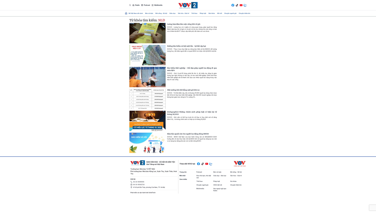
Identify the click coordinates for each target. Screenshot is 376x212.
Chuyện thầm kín (244, 13)
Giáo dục (172, 13)
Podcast (147, 5)
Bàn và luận (149, 13)
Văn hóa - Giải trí (183, 13)
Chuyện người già (230, 13)
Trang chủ (183, 172)
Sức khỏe (211, 13)
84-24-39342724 (138, 184)
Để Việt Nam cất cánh (136, 13)
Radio (137, 5)
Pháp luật (203, 13)
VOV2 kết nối (217, 185)
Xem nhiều (183, 179)
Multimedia (158, 5)
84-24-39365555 (138, 182)
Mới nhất (182, 175)
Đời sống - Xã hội (161, 13)
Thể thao (194, 13)
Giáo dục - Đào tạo (219, 175)
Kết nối (219, 13)
